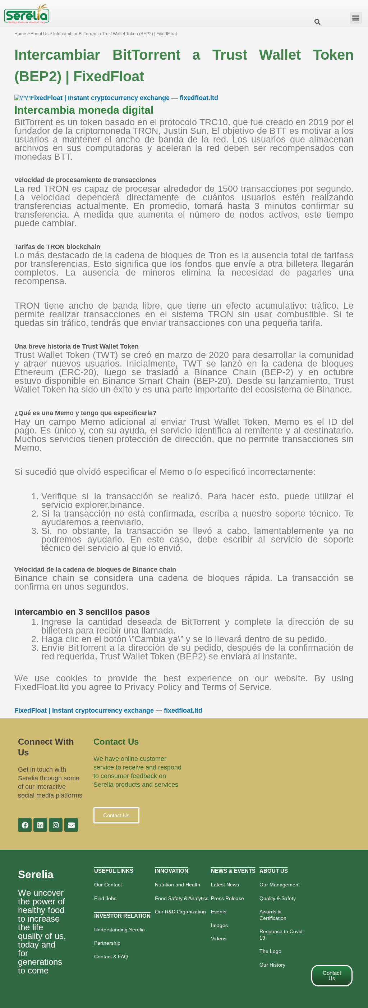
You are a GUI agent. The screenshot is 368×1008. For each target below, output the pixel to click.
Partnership (107, 943)
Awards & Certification (272, 915)
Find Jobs (105, 898)
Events (218, 911)
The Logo (270, 951)
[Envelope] (71, 825)
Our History (272, 965)
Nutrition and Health (177, 884)
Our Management (279, 884)
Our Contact (108, 884)
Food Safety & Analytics (181, 898)
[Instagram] (56, 825)
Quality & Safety (277, 898)
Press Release (227, 898)
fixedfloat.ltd (199, 97)
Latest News (225, 884)
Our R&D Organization (180, 911)
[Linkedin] (40, 825)
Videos (218, 938)
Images (219, 925)
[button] (356, 18)
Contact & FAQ (111, 956)
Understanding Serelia (119, 929)
